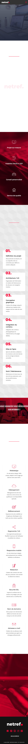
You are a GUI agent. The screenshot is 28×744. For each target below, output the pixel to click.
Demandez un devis (14, 416)
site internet (14, 652)
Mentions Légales (13, 742)
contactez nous (14, 691)
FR (18, 742)
